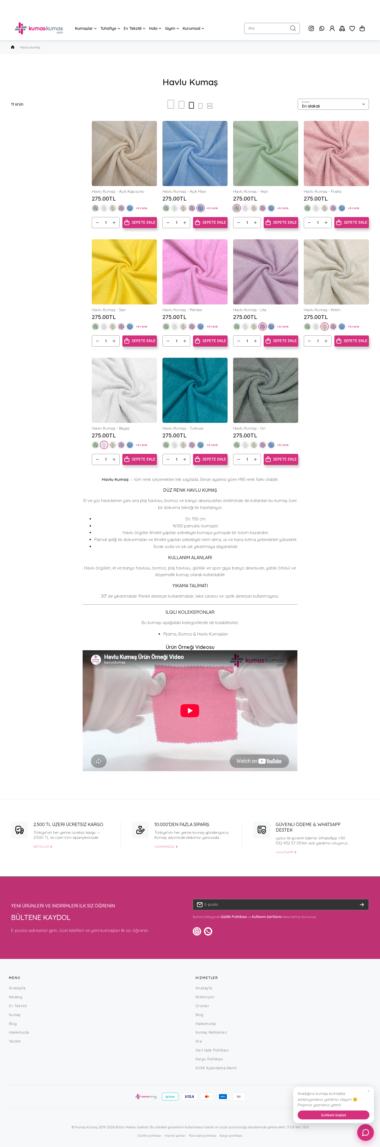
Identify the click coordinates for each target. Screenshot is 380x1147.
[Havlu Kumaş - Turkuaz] (195, 390)
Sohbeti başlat (333, 1115)
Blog (13, 1023)
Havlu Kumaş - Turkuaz (183, 428)
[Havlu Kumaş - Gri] (265, 390)
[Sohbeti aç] (365, 1132)
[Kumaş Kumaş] (39, 28)
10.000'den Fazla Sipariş (181, 824)
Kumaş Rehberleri (211, 1032)
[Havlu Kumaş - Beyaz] (124, 390)
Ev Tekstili (18, 1006)
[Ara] (293, 28)
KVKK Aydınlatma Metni (216, 1068)
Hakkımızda (19, 1032)
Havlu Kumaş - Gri (249, 428)
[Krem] (112, 208)
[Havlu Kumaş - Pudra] (336, 153)
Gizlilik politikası (149, 1136)
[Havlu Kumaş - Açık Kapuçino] (124, 153)
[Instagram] (311, 28)
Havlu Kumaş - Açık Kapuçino (118, 191)
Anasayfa (17, 988)
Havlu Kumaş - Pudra (322, 191)
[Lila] (121, 208)
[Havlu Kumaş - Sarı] (124, 272)
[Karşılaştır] (342, 28)
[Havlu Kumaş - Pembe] (195, 272)
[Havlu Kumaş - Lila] (265, 272)
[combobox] (272, 28)
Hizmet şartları (175, 1136)
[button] (362, 28)
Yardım (15, 1041)
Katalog (15, 997)
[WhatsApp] (322, 28)
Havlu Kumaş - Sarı (109, 309)
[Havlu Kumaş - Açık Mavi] (195, 153)
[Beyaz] (104, 208)
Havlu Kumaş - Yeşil (250, 191)
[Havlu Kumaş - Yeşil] (265, 153)
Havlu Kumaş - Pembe (182, 309)
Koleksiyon (205, 997)
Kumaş (15, 1014)
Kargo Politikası (209, 1059)
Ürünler (202, 1006)
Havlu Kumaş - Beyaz (111, 428)
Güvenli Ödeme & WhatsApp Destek (308, 827)
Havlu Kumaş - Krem (322, 309)
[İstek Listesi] (352, 28)
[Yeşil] (95, 208)
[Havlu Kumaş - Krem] (336, 272)
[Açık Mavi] (130, 208)
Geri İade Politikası (212, 1050)
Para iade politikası (202, 1136)
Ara (199, 1041)
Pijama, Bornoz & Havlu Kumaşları (195, 634)
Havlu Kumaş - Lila (249, 309)
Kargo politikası (231, 1136)
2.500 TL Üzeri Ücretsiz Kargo (68, 824)
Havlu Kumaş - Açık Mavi (184, 191)
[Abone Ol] (362, 904)
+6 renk (141, 208)
